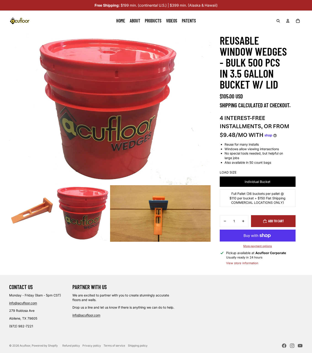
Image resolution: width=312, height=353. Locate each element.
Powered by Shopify (45, 345)
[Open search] (278, 21)
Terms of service (114, 345)
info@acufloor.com (23, 303)
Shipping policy (138, 345)
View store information (242, 263)
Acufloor (25, 345)
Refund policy (71, 345)
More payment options (257, 246)
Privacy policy (91, 345)
